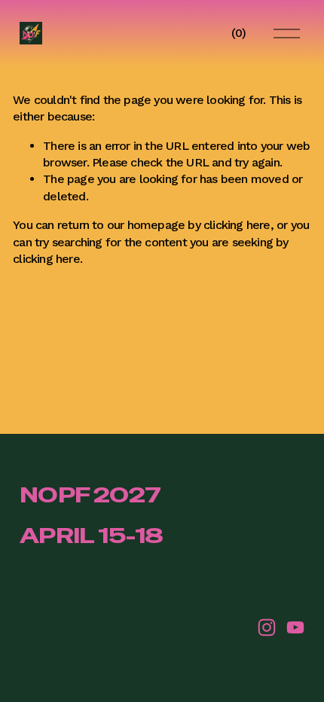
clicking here (237, 225)
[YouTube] (295, 627)
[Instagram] (267, 627)
